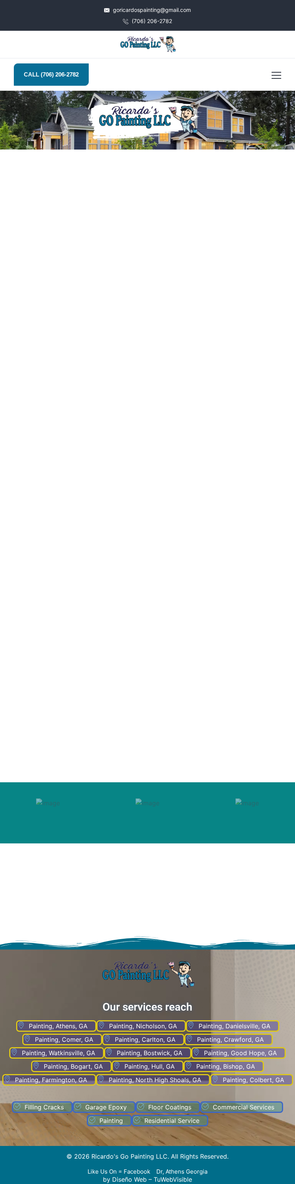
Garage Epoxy (106, 1107)
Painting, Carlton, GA (145, 1039)
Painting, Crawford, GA (230, 1039)
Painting (111, 1120)
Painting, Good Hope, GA (240, 1053)
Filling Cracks (219, 706)
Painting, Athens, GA (58, 1026)
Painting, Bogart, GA (73, 1066)
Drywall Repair (76, 516)
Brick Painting (219, 336)
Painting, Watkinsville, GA (58, 1053)
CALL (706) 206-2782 (51, 74)
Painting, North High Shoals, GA (155, 1080)
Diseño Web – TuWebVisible (152, 1179)
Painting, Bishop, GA (225, 1066)
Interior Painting (76, 706)
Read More (72, 765)
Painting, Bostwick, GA (149, 1053)
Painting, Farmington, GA (51, 1080)
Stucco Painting (76, 336)
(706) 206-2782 (151, 21)
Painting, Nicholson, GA (143, 1026)
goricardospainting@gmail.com (151, 10)
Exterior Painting (219, 516)
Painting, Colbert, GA (253, 1080)
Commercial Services (243, 1107)
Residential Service (171, 1120)
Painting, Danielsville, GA (234, 1026)
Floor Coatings (169, 1107)
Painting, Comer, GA (64, 1039)
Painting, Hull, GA (149, 1066)
